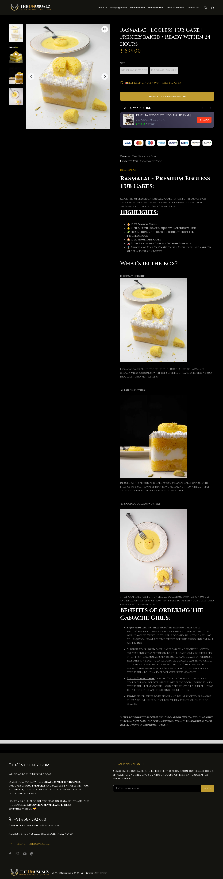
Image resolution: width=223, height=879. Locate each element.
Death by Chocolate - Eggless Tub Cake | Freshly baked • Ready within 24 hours (165, 115)
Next (104, 76)
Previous (31, 76)
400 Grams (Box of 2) (164, 70)
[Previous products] (203, 108)
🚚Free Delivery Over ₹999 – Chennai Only (153, 82)
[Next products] (210, 108)
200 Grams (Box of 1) (134, 70)
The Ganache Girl (144, 156)
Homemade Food (151, 161)
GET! (208, 788)
